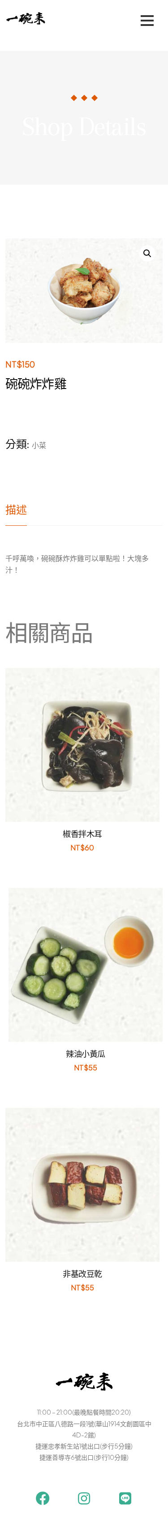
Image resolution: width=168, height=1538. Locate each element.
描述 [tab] (16, 510)
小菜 (39, 445)
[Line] (125, 1498)
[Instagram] (84, 1498)
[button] (147, 253)
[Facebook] (42, 1498)
